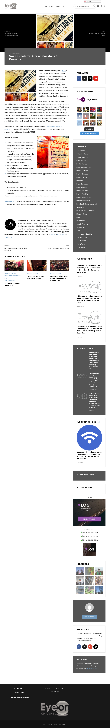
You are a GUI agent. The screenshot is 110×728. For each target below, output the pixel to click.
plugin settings (91, 668)
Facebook (8, 237)
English (88, 1)
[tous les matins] (80, 571)
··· (63, 6)
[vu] (89, 590)
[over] (89, 580)
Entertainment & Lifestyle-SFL (14, 277)
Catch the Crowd (82, 154)
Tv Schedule (80, 247)
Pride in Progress (82, 224)
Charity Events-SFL (11, 273)
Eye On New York (82, 190)
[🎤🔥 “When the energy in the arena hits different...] (92, 123)
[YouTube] (95, 78)
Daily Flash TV (81, 160)
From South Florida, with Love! (86, 204)
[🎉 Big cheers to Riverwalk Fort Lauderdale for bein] (92, 116)
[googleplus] (90, 646)
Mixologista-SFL (14, 53)
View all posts (89, 617)
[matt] (99, 590)
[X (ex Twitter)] (84, 78)
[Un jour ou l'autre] (80, 580)
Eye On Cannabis (82, 174)
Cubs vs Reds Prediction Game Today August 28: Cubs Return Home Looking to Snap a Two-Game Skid (89, 330)
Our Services (59, 688)
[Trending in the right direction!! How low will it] (99, 109)
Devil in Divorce (81, 164)
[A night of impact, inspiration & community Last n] (79, 109)
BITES (64, 71)
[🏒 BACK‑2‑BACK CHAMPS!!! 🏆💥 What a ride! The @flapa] (92, 109)
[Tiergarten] (99, 571)
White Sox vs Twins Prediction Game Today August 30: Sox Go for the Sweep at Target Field (89, 299)
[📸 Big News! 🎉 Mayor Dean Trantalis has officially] (79, 123)
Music (78, 217)
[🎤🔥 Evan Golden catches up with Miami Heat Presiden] (86, 123)
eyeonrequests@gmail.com (20, 698)
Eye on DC (79, 180)
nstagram (60, 234)
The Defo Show (81, 237)
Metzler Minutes (82, 214)
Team (58, 6)
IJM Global (80, 207)
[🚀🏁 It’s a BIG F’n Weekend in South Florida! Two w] (79, 116)
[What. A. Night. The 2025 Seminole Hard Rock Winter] (86, 109)
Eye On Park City (82, 194)
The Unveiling (81, 241)
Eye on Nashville (81, 187)
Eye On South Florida (83, 197)
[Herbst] (99, 580)
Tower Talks (80, 244)
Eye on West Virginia (83, 201)
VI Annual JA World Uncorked (12, 284)
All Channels (80, 150)
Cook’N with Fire (82, 157)
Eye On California (82, 170)
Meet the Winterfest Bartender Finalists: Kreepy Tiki (59, 278)
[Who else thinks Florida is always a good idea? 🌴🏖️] (99, 116)
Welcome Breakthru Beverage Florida (35, 277)
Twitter (53, 234)
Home (47, 688)
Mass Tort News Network (85, 211)
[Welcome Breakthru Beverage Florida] (36, 265)
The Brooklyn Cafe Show (84, 234)
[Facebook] (79, 78)
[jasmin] (89, 571)
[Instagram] (90, 78)
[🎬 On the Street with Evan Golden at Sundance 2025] (99, 123)
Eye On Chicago (81, 177)
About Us (49, 6)
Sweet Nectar (10, 201)
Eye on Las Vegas (82, 184)
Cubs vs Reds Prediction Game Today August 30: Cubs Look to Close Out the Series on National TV (89, 269)
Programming (80, 227)
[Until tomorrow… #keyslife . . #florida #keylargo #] (86, 116)
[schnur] (80, 590)
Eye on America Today (83, 167)
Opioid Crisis (80, 221)
